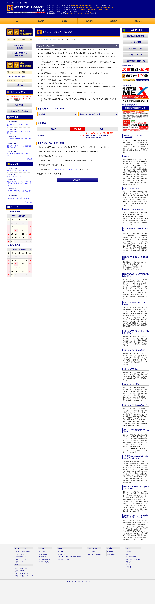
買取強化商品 (43, 554)
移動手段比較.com (21, 568)
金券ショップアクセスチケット (18, 3)
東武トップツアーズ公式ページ (66, 169)
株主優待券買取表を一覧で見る (19, 54)
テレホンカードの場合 (19, 111)
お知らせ (128, 564)
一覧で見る (28, 159)
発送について (19, 562)
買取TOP (42, 551)
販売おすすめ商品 (63, 559)
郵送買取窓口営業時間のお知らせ (17, 170)
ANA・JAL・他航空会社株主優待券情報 (70, 557)
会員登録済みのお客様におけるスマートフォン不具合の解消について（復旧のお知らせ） (19, 183)
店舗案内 (110, 551)
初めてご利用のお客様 (135, 36)
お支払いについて (135, 55)
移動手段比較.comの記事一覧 (24, 576)
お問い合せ (129, 567)
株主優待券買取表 (44, 559)
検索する (19, 85)
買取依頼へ (77, 180)
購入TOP (60, 551)
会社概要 (128, 551)
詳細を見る (28, 202)
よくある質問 (135, 42)
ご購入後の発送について (135, 61)
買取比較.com (19, 571)
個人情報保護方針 (131, 557)
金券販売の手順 (62, 554)
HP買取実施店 (111, 554)
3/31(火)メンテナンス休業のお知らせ (18, 198)
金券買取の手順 (44, 562)
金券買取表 (42, 557)
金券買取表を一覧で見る (19, 46)
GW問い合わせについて (14, 176)
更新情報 (128, 562)
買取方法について (135, 48)
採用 (127, 554)
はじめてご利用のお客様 (22, 551)
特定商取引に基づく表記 (133, 559)
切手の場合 (19, 105)
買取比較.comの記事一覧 (23, 573)
